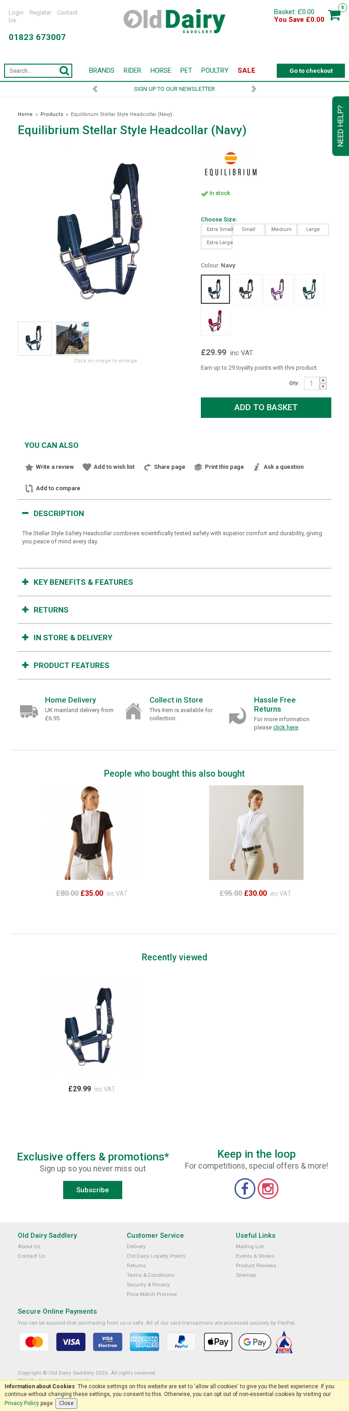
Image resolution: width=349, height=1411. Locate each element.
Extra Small (219, 229)
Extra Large (219, 243)
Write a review (55, 466)
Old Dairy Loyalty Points (156, 1256)
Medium (281, 229)
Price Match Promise (152, 1294)
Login (16, 12)
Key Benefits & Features (83, 582)
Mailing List (250, 1246)
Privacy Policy (22, 1403)
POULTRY (215, 70)
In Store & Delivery (73, 637)
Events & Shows (255, 1256)
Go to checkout (311, 70)
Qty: (294, 383)
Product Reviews (256, 1265)
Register (40, 12)
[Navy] (215, 289)
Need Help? (340, 126)
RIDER (132, 70)
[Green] (309, 289)
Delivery (136, 1246)
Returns (51, 609)
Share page (169, 466)
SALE (246, 70)
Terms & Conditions (150, 1275)
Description (59, 513)
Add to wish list (114, 466)
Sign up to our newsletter (174, 88)
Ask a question (284, 466)
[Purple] (278, 289)
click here (285, 727)
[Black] (246, 289)
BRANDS (102, 70)
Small (248, 229)
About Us (29, 1246)
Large (313, 229)
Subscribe (92, 1190)
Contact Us (31, 1256)
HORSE (160, 70)
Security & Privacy (148, 1284)
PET (186, 70)
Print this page (224, 466)
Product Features (72, 665)
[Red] (215, 320)
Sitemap (246, 1275)
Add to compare (58, 488)
